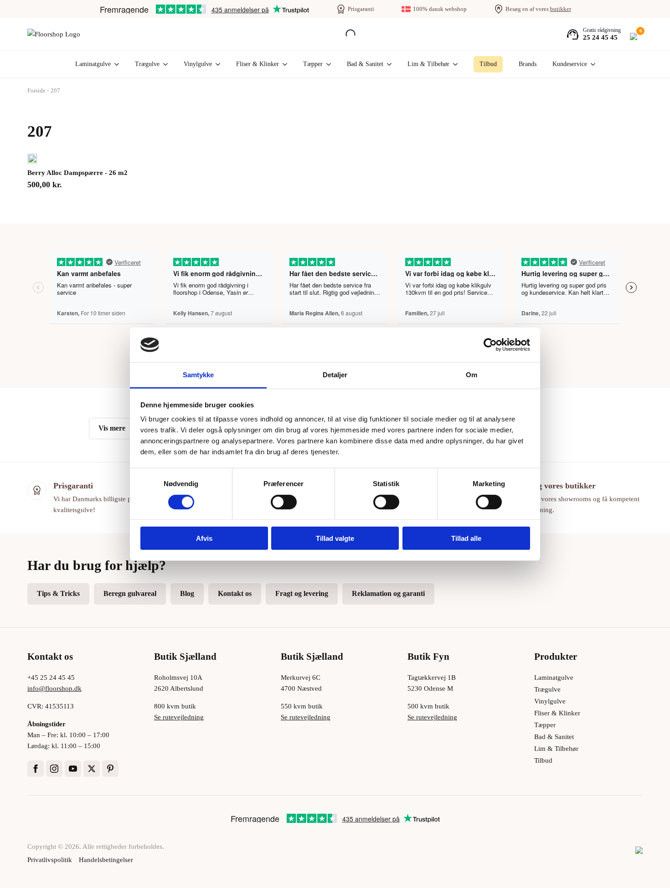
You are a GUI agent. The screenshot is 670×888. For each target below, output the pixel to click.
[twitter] (91, 768)
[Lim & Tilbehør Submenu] (453, 64)
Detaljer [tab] (335, 375)
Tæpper (313, 64)
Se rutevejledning (179, 717)
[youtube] (73, 768)
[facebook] (35, 768)
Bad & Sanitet (365, 64)
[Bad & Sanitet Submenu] (387, 64)
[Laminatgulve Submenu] (115, 64)
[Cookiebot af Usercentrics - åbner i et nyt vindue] (490, 345)
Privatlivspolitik (49, 859)
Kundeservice (569, 64)
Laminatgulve (93, 64)
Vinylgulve (198, 64)
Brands (527, 64)
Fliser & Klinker (257, 64)
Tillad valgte (335, 538)
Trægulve (147, 64)
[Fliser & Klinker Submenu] (283, 64)
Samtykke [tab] (198, 375)
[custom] (110, 768)
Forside (36, 90)
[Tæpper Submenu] (327, 64)
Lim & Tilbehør (428, 64)
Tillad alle (466, 538)
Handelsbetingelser (106, 859)
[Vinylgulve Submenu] (216, 64)
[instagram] (54, 768)
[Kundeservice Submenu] (591, 64)
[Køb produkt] (32, 159)
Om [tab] (471, 375)
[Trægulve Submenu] (164, 64)
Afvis (204, 538)
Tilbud (543, 760)
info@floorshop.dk (54, 688)
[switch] (284, 501)
